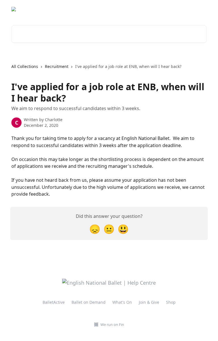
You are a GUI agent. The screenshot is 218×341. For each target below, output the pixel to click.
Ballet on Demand (89, 302)
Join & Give (149, 302)
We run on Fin (112, 324)
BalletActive (54, 302)
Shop (171, 302)
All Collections (24, 66)
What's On (122, 302)
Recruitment (56, 66)
